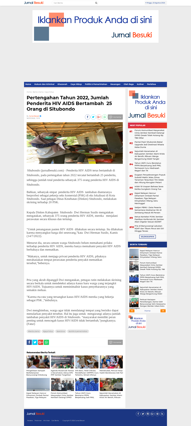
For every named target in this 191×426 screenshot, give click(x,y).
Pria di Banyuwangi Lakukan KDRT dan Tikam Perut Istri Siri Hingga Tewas (149, 228)
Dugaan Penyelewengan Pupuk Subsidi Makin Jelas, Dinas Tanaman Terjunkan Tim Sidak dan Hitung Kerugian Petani (150, 179)
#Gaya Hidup (48, 331)
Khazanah (62, 84)
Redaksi (30, 420)
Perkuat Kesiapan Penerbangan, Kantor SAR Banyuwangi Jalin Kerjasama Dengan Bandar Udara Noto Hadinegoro (147, 303)
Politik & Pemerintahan (96, 84)
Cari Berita (55, 420)
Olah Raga (129, 84)
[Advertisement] (95, 62)
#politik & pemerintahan (78, 331)
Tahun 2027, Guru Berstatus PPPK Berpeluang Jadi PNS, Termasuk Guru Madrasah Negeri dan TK (148, 167)
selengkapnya (147, 237)
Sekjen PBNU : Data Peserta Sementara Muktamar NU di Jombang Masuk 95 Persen (148, 210)
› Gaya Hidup (49, 92)
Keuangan (115, 84)
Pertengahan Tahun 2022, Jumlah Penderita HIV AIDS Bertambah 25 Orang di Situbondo (69, 103)
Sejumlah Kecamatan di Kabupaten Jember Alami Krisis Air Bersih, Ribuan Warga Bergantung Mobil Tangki (150, 155)
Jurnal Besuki (80, 420)
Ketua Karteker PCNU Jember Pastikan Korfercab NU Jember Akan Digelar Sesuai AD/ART (149, 219)
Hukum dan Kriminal (44, 84)
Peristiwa (151, 84)
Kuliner (140, 84)
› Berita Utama (37, 92)
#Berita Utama (33, 331)
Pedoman (38, 420)
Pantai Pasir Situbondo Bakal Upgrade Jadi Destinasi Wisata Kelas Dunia (149, 144)
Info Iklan (46, 420)
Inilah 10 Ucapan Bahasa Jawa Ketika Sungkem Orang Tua (149, 187)
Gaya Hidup (76, 84)
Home (28, 84)
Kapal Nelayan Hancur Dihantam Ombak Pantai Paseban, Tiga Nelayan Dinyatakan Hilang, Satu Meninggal (147, 198)
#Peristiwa (61, 331)
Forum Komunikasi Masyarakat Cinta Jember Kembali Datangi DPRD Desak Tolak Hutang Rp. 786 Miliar (149, 134)
